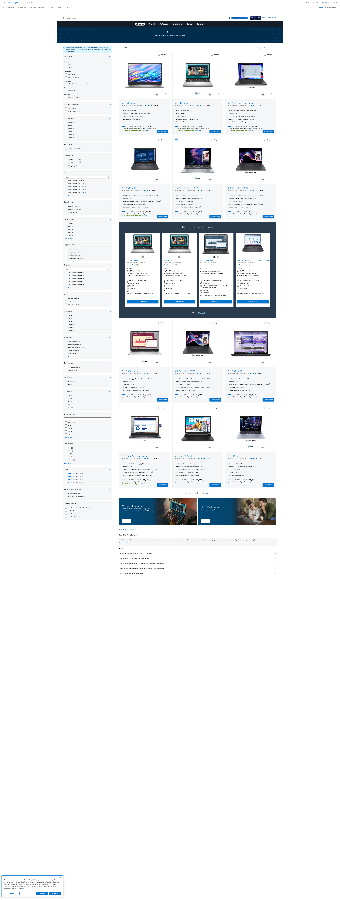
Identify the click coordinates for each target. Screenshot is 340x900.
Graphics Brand (69, 245)
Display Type (68, 391)
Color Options (68, 444)
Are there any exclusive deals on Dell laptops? (134, 558)
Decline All (42, 893)
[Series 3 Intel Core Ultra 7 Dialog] (85, 189)
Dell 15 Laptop (128, 103)
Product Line (68, 56)
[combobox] (52, 2)
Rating (66, 469)
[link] (316, 2)
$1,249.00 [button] (130, 271)
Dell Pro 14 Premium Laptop (240, 103)
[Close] (61, 877)
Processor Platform (70, 504)
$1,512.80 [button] (203, 269)
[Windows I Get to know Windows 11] (238, 18)
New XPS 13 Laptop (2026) (187, 188)
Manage (12, 893)
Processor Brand (69, 156)
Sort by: (259, 48)
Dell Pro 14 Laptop (207, 260)
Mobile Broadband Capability (73, 489)
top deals (201, 313)
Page (195, 493)
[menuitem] (22, 7)
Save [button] (136, 271)
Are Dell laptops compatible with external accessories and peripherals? (142, 563)
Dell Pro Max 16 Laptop (132, 188)
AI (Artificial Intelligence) (71, 104)
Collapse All (132, 530)
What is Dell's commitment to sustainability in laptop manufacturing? (142, 569)
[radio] (196, 93)
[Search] (108, 177)
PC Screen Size (68, 118)
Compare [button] (163, 54)
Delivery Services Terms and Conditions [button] (138, 275)
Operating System (69, 202)
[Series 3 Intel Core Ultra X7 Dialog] (85, 183)
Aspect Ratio (68, 377)
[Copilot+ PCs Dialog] (79, 111)
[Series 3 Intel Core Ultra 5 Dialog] (85, 192)
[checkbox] (68, 64)
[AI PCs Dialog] (75, 108)
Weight (66, 294)
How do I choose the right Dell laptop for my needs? (136, 553)
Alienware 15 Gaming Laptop (188, 456)
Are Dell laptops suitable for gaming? (131, 574)
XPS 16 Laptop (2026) (185, 371)
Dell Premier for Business (330, 7)
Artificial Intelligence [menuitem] (8, 7)
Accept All (55, 893)
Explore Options (162, 131)
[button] (306, 2)
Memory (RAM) (69, 219)
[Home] (63, 18)
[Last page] (214, 493)
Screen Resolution (69, 414)
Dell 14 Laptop (181, 103)
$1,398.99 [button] (167, 271)
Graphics (67, 265)
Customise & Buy (142, 301)
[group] (142, 270)
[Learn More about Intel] (255, 17)
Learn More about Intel (267, 18)
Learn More (127, 521)
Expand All (122, 530)
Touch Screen (68, 363)
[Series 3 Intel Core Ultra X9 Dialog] (85, 180)
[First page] (181, 493)
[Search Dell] (77, 2)
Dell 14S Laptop (235, 456)
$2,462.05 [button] (240, 271)
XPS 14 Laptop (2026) (238, 188)
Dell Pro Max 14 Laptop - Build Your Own (253, 260)
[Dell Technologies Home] (10, 2)
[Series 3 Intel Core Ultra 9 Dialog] (85, 186)
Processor (67, 173)
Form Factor (68, 144)
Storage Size (68, 311)
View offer (145, 130)
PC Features (68, 337)
